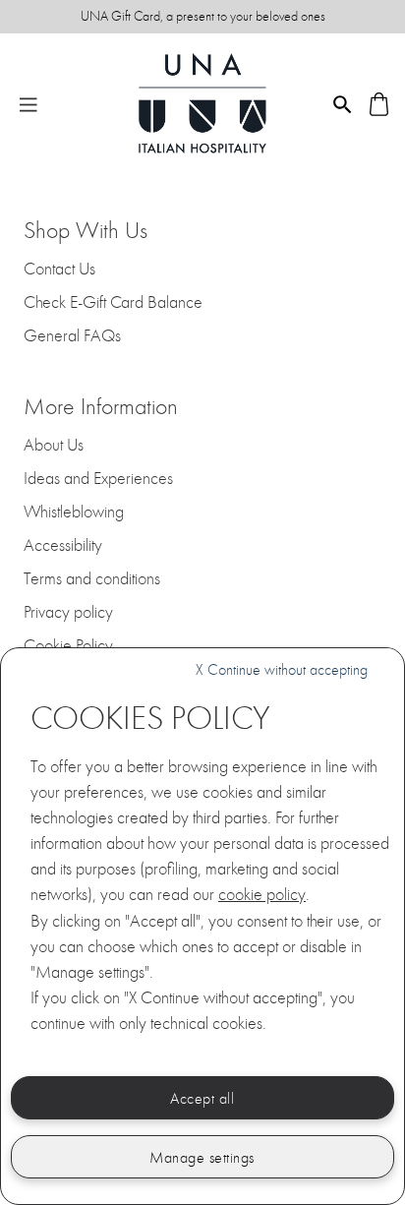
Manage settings (202, 1158)
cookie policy (262, 894)
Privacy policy (68, 613)
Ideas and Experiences (98, 479)
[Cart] (379, 103)
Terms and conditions (92, 579)
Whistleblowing (74, 512)
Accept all (202, 1099)
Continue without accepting (282, 669)
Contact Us (59, 269)
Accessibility (63, 546)
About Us (54, 445)
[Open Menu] (28, 103)
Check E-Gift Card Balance (113, 303)
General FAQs (72, 336)
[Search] (342, 103)
